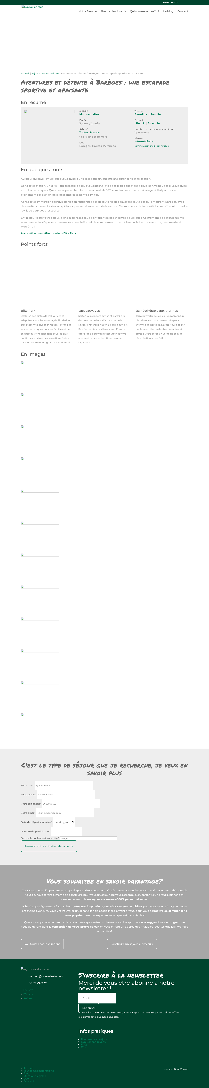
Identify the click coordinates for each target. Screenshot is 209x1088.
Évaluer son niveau (93, 1041)
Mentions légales (35, 1076)
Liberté (139, 123)
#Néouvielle (52, 233)
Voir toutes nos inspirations (42, 944)
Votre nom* (27, 785)
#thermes (36, 233)
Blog (27, 1073)
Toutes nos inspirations (39, 1070)
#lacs (24, 233)
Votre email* (28, 812)
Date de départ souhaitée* (36, 822)
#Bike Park (69, 233)
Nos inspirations (111, 11)
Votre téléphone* (31, 803)
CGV (83, 1047)
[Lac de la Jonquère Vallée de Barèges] (40, 395)
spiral (184, 1069)
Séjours (35, 73)
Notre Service (88, 11)
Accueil (25, 73)
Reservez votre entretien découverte (48, 846)
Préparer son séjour (94, 1039)
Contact (182, 11)
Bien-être (141, 114)
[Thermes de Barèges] (40, 683)
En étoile (154, 123)
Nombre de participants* (35, 831)
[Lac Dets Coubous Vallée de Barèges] (40, 491)
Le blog (168, 11)
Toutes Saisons (50, 73)
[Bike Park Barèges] (40, 363)
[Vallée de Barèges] (40, 427)
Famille (156, 114)
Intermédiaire (144, 141)
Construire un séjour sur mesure (132, 944)
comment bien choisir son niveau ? (152, 146)
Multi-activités (89, 114)
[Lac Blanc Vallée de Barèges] (40, 651)
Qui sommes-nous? (143, 11)
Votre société (28, 794)
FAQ (84, 1044)
